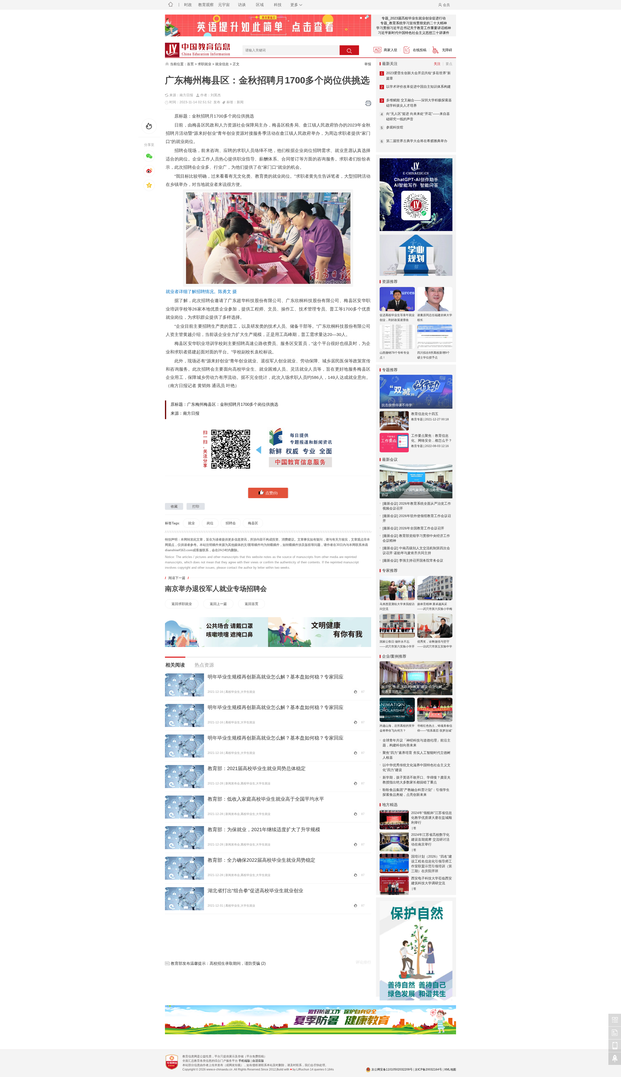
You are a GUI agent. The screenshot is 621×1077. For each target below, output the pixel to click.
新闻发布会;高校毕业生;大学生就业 (247, 783)
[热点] (149, 126)
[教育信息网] (191, 48)
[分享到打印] (368, 103)
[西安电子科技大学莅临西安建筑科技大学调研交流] (394, 885)
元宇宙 (224, 5)
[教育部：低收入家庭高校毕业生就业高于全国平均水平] (184, 807)
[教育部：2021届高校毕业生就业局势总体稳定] (184, 776)
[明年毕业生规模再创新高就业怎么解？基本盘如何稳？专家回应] (184, 684)
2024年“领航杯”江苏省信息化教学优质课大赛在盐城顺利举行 (431, 817)
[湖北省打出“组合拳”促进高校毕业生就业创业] (184, 898)
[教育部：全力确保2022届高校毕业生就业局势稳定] (184, 868)
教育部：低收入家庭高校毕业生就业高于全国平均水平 (266, 799)
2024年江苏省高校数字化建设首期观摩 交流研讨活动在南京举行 (430, 839)
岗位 (210, 523)
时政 (188, 5)
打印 (195, 506)
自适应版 (258, 1060)
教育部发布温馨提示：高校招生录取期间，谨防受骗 (215, 963)
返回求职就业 (182, 604)
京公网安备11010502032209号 (392, 1069)
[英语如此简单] (268, 25)
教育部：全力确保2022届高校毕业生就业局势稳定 (261, 860)
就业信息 (222, 64)
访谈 (242, 5)
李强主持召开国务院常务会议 (421, 560)
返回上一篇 (218, 604)
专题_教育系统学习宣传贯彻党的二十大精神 (413, 23)
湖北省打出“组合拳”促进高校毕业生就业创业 (255, 890)
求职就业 (204, 64)
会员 (446, 5)
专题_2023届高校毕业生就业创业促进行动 (414, 18)
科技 (278, 5)
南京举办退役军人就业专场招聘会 (216, 588)
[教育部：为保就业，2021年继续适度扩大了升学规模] (184, 837)
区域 (260, 5)
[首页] (170, 5)
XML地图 (450, 1069)
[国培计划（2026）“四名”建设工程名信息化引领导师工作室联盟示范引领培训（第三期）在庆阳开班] (394, 863)
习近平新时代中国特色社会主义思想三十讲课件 (413, 33)
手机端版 (244, 1060)
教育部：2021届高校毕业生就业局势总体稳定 (257, 768)
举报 (367, 64)
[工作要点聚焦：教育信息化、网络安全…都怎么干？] (394, 442)
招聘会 (231, 523)
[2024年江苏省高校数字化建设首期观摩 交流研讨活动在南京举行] (394, 841)
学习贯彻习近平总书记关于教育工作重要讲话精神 (413, 28)
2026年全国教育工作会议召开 (421, 528)
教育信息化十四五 (424, 414)
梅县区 (253, 523)
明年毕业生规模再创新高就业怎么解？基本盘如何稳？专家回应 (275, 676)
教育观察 (206, 5)
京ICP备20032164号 (428, 1069)
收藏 (174, 506)
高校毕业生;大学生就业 (240, 692)
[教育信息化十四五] (394, 421)
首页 (190, 64)
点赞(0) (271, 493)
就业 (191, 523)
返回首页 (251, 604)
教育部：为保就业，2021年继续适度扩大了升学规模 (264, 829)
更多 (294, 5)
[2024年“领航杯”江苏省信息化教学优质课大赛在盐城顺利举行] (394, 820)
